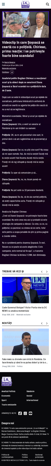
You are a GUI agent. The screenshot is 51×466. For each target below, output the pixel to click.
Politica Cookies (25, 456)
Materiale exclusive (9, 68)
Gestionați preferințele (39, 456)
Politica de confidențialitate (7, 456)
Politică (19, 366)
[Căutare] (47, 4)
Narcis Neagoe (9, 62)
